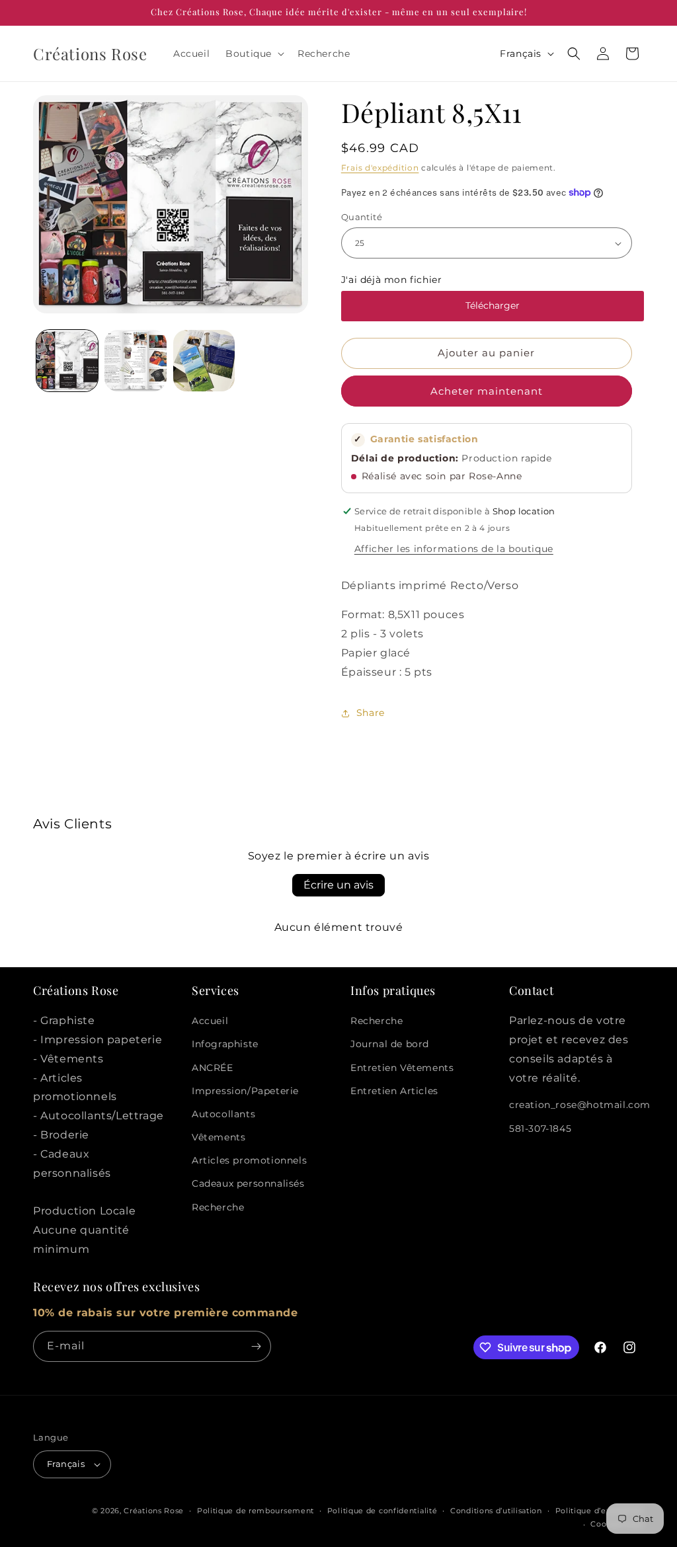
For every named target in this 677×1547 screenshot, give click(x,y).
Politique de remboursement (255, 1510)
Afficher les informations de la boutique (453, 549)
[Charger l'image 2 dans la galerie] (135, 360)
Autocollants (223, 1114)
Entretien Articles (394, 1091)
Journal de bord (389, 1044)
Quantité (361, 217)
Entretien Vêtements (402, 1068)
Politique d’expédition (599, 1510)
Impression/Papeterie (245, 1091)
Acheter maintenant (486, 391)
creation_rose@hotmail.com (580, 1105)
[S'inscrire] (255, 1346)
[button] (254, 53)
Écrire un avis (338, 885)
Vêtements (218, 1137)
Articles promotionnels (249, 1160)
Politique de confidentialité (382, 1510)
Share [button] (370, 713)
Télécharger (492, 305)
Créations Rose (154, 1510)
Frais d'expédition (380, 168)
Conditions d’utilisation (496, 1510)
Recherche (218, 1207)
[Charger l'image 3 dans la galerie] (204, 360)
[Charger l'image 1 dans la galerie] (67, 360)
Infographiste (225, 1044)
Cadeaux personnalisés (248, 1183)
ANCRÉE (212, 1068)
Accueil (210, 1021)
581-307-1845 (540, 1128)
